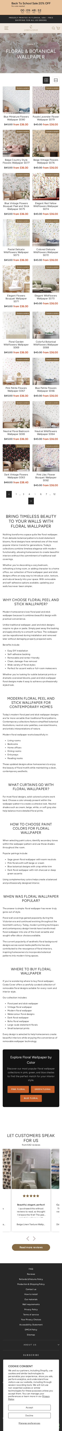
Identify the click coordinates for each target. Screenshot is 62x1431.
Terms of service (31, 1314)
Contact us (31, 1289)
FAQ (31, 1269)
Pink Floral (18, 1089)
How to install (31, 1294)
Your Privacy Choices (31, 1319)
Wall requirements (31, 1304)
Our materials (31, 1299)
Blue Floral (31, 1098)
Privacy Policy (31, 1309)
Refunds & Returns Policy (31, 1279)
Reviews (31, 1274)
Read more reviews (31, 1247)
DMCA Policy (31, 1329)
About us (30, 1345)
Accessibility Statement (31, 1324)
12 (54, 494)
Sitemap (31, 1335)
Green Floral (43, 1089)
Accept (29, 1407)
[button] (54, 28)
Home (30, 44)
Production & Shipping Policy (31, 1284)
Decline (29, 1415)
